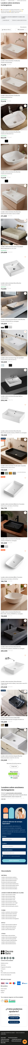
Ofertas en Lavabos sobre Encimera (19, 20)
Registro (3, 990)
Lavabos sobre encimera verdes (8, 894)
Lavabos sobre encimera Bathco (8, 942)
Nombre (4, 836)
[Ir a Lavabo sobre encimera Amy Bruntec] (14, 197)
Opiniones (3, 965)
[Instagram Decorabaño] (5, 958)
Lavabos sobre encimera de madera (9, 888)
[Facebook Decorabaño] (2, 958)
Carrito (2, 992)
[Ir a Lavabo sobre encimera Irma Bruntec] (14, 524)
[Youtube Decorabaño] (8, 958)
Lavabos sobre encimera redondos (9, 913)
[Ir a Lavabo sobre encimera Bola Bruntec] (14, 597)
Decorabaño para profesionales (8, 972)
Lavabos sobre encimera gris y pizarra (9, 906)
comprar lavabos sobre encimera (14, 793)
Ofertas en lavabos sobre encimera (9, 940)
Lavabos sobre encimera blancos (8, 904)
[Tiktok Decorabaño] (13, 958)
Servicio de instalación (6, 974)
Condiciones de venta (17, 1039)
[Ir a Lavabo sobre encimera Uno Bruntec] (14, 157)
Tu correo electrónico (7, 850)
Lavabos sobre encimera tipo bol (8, 917)
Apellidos (4, 843)
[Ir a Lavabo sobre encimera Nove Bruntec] (14, 268)
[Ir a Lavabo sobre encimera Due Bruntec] (14, 117)
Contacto (3, 969)
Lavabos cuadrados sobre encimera (9, 912)
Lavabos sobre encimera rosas (8, 899)
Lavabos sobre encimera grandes (8, 938)
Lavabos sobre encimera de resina (9, 880)
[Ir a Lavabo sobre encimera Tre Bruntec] (14, 46)
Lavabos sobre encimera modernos (9, 924)
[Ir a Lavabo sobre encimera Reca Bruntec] (14, 416)
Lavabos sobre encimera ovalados (9, 915)
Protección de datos (12, 1037)
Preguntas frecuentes (6, 967)
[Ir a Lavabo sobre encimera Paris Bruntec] (14, 632)
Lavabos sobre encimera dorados (8, 901)
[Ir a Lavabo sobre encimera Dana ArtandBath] (14, 232)
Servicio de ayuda (14, 1022)
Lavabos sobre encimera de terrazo (9, 887)
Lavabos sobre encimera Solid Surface (9, 883)
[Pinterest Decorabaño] (10, 958)
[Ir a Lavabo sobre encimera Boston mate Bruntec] (14, 305)
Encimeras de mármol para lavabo (8, 882)
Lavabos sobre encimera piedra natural (10, 885)
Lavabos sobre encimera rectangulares (10, 918)
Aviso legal (3, 1037)
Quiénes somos (4, 963)
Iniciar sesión (4, 988)
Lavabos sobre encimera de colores (12, 892)
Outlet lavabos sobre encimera (8, 935)
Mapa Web (3, 1042)
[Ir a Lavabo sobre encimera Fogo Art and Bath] (14, 343)
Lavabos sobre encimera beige (8, 896)
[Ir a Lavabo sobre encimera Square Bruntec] (14, 741)
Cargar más (14, 766)
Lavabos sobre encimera (21, 0)
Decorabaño (3, 0)
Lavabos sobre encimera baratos (8, 943)
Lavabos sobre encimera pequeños (9, 937)
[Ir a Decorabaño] (14, 952)
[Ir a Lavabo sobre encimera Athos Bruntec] (14, 667)
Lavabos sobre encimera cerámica (8, 877)
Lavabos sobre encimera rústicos (8, 926)
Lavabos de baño (11, 0)
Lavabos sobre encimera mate (8, 929)
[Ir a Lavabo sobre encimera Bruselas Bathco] (14, 381)
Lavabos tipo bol (6, 20)
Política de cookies (5, 1039)
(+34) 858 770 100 (14, 1017)
